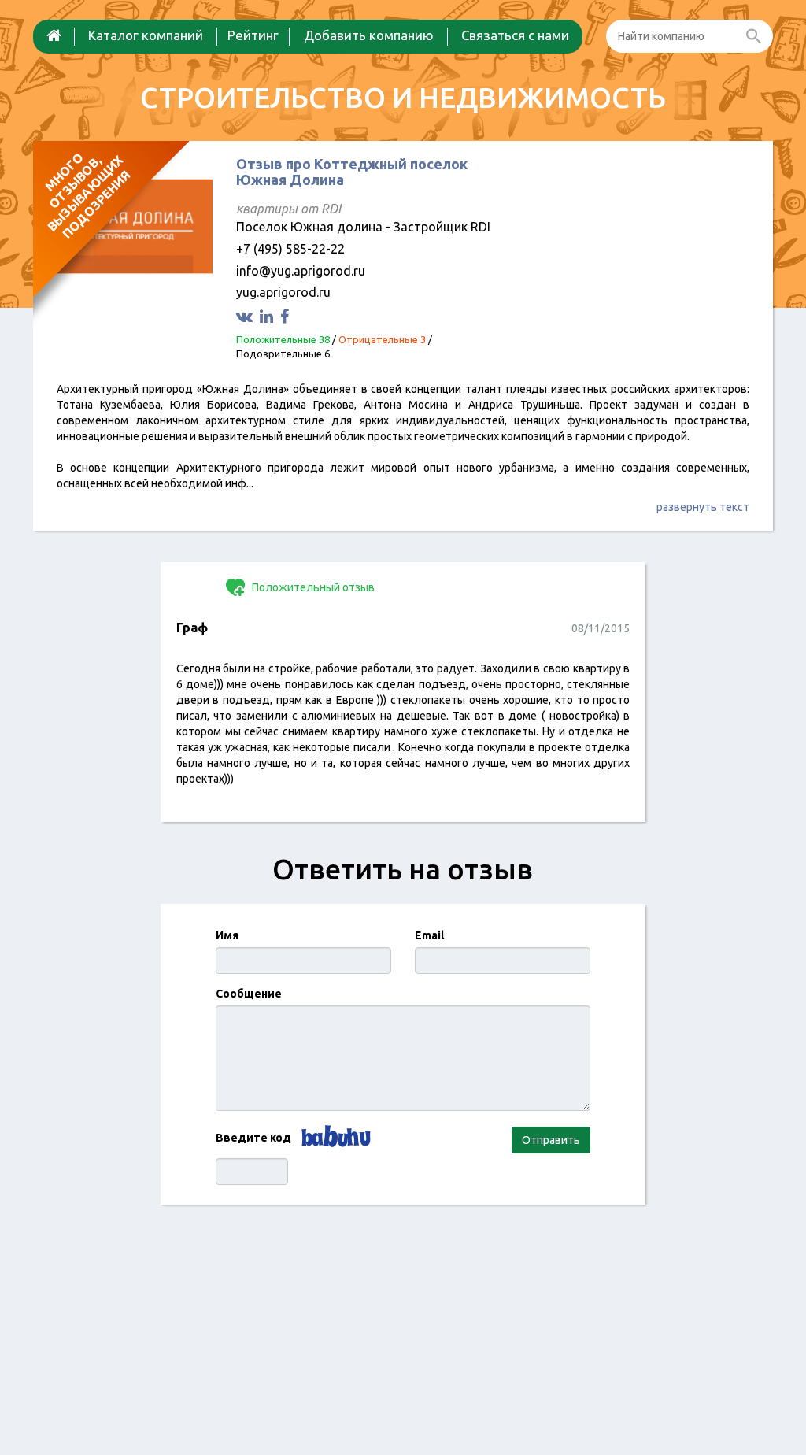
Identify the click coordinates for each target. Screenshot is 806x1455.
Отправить (551, 1140)
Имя (227, 935)
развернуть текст (702, 507)
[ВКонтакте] (246, 316)
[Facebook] (286, 316)
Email (429, 935)
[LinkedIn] (268, 316)
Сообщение (249, 993)
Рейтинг (253, 35)
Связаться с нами (515, 35)
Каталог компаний (145, 35)
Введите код (253, 1137)
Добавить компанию (369, 35)
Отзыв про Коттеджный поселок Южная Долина (352, 171)
